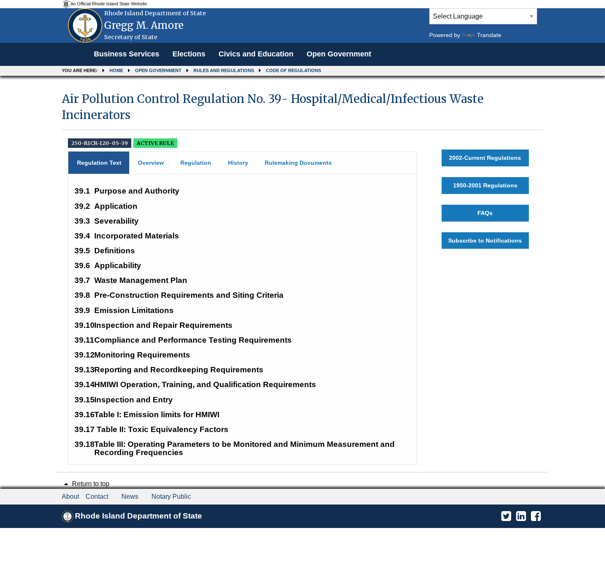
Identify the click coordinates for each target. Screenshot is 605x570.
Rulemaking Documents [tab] (298, 162)
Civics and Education (256, 54)
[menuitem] (126, 54)
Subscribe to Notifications (485, 240)
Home (116, 70)
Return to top (89, 483)
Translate (489, 35)
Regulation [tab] (195, 162)
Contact (97, 496)
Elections (188, 54)
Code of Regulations (293, 70)
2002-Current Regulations (485, 157)
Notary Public (171, 496)
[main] (302, 274)
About (70, 496)
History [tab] (238, 162)
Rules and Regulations (223, 70)
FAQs (485, 213)
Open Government (339, 54)
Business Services (126, 54)
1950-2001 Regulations (485, 185)
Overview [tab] (151, 162)
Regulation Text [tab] (99, 162)
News (129, 496)
